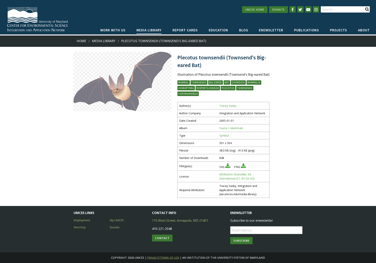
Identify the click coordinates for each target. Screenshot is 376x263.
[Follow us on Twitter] (300, 9)
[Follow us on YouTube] (308, 9)
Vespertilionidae (207, 88)
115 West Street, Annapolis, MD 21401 (180, 220)
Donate (114, 227)
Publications (306, 30)
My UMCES (117, 220)
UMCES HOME (254, 9)
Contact (162, 238)
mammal (183, 82)
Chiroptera (186, 88)
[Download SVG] (227, 167)
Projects (338, 30)
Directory (80, 227)
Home (81, 41)
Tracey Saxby (227, 106)
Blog (243, 30)
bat (227, 82)
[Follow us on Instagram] (316, 9)
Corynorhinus (188, 93)
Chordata (238, 82)
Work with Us (113, 30)
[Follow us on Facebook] (292, 9)
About (364, 30)
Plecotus (228, 88)
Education (218, 30)
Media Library (149, 30)
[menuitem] (113, 30)
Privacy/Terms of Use (163, 257)
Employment (82, 220)
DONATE (278, 9)
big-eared (215, 82)
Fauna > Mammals (231, 128)
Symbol (224, 135)
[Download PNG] (243, 167)
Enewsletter (271, 30)
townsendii (244, 88)
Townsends (198, 82)
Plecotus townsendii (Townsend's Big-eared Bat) (163, 41)
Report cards (185, 30)
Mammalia (254, 82)
